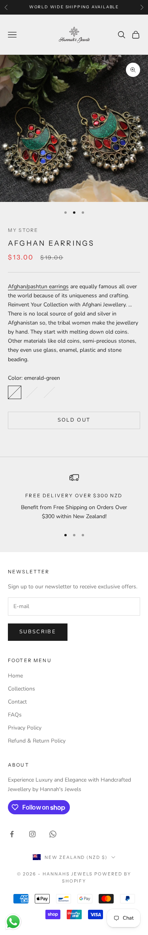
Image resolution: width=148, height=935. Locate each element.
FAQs (15, 715)
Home (15, 675)
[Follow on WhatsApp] (53, 834)
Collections (21, 688)
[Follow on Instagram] (32, 834)
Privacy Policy (24, 728)
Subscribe (37, 631)
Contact (17, 701)
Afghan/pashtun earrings (38, 286)
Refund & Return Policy (37, 741)
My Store (23, 230)
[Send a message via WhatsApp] (13, 922)
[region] (74, 497)
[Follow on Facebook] (12, 834)
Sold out (74, 420)
